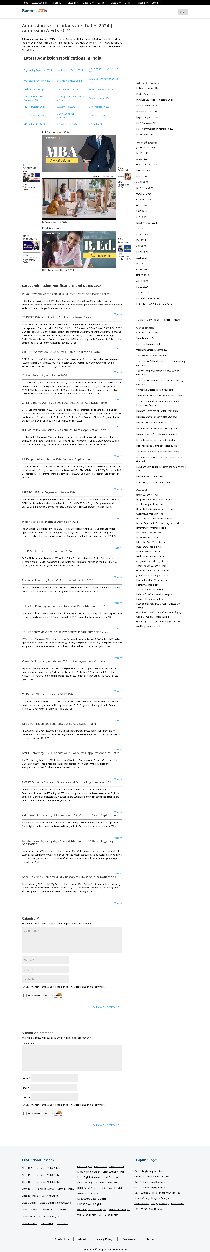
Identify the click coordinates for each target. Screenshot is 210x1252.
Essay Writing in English (88, 1172)
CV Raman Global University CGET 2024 (48, 694)
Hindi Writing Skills (108, 1183)
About (82, 1239)
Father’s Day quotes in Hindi (150, 598)
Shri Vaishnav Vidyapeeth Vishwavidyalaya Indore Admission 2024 (65, 632)
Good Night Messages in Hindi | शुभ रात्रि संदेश (158, 621)
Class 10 (87, 3)
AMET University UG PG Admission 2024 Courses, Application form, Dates (70, 753)
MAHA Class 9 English (119, 1209)
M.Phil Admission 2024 (147, 134)
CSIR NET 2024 (143, 199)
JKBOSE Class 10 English (89, 1204)
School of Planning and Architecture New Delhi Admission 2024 (63, 606)
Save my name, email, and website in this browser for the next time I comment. (65, 986)
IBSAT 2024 (142, 251)
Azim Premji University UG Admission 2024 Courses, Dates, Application (69, 815)
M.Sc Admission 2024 (34, 124)
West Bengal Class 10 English (91, 1209)
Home (25, 3)
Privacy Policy (104, 1239)
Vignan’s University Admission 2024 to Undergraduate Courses (63, 661)
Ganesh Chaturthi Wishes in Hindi (152, 570)
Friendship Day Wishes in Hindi (151, 542)
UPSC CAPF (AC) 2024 (147, 164)
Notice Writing (141, 1203)
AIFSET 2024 (142, 292)
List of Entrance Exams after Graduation (156, 439)
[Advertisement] (162, 52)
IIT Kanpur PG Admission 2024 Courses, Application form (59, 459)
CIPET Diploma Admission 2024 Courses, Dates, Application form (65, 402)
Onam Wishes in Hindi (147, 494)
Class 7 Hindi (100, 1166)
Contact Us (62, 1239)
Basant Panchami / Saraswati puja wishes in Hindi (161, 523)
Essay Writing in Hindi (113, 1172)
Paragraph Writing (160, 1203)
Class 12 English (30, 1168)
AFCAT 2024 (142, 158)
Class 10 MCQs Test (51, 1182)
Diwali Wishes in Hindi (147, 537)
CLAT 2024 (142, 216)
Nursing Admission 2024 (101, 89)
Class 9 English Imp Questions (149, 1171)
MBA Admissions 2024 (54, 222)
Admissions (153, 319)
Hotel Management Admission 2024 (30, 258)
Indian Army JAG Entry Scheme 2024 (154, 304)
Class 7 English (84, 1166)
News (177, 319)
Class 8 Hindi (47, 1223)
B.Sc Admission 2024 (66, 124)
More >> (118, 314)
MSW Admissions (97, 115)
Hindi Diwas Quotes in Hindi (150, 556)
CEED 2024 (141, 269)
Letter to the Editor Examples (149, 1209)
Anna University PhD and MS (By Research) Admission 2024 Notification (69, 877)
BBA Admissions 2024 (147, 111)
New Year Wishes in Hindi (148, 532)
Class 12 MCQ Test (50, 1168)
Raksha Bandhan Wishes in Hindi (152, 580)
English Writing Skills (87, 1183)
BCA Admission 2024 (99, 98)
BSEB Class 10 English (88, 1193)
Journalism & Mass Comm (69, 80)
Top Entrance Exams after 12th (151, 355)
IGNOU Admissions (145, 93)
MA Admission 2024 (66, 106)
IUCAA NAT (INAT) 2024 (148, 298)
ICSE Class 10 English (112, 1188)
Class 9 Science (29, 1210)
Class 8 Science (29, 1223)
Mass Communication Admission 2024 (155, 128)
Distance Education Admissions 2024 (154, 99)
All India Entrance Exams (148, 332)
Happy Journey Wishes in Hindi (151, 527)
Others (155, 3)
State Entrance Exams (147, 338)
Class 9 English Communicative (55, 1203)
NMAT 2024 (142, 176)
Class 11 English (30, 1175)
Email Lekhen (177, 1203)
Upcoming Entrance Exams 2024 (152, 349)
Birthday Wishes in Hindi (148, 584)
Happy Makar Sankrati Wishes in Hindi (155, 499)
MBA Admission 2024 (67, 89)
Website (26, 1097)
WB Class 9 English (86, 1215)
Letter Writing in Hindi (169, 1193)
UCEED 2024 (142, 275)
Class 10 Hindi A (66, 1189)
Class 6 (141, 3)
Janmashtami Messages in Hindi (152, 575)
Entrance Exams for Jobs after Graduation (157, 410)
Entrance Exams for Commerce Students (156, 416)
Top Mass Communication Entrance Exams (157, 451)
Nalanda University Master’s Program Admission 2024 (57, 580)
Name (26, 1078)
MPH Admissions (97, 124)
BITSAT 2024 (142, 152)
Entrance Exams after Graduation (152, 422)
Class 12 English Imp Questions (149, 1187)
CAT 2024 (141, 246)
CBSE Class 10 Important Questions (152, 1177)
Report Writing (141, 1198)
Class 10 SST (28, 1189)
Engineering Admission (147, 117)
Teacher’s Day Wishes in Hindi (151, 565)
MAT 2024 (141, 263)
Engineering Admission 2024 (38, 70)
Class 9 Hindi (61, 1210)
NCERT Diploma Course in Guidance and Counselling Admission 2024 (67, 782)
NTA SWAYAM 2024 (146, 222)
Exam (140, 319)
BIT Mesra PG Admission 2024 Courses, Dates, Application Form (64, 430)
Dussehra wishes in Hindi (148, 546)
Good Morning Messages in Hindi (152, 616)
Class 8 (114, 3)
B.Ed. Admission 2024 (34, 115)
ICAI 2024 (141, 240)
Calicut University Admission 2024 (44, 375)
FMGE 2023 (142, 286)
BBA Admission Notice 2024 (124, 256)
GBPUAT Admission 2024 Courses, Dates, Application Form (61, 352)
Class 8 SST (62, 1223)
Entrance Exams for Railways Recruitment (157, 434)
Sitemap (150, 1239)
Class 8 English (51, 1217)
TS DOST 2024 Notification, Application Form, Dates (56, 317)
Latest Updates (39, 3)
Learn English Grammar (89, 1177)
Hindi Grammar (110, 1177)
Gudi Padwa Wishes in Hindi (150, 513)
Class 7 (128, 3)
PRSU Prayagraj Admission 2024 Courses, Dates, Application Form (65, 294)
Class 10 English (30, 1182)
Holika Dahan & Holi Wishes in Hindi (154, 518)
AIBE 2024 (141, 228)
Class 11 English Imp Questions (149, 1182)
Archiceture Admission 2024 (37, 80)
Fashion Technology (34, 89)
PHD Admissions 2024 (29, 187)
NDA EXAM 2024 (144, 187)
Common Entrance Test (148, 343)
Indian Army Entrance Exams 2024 (153, 482)
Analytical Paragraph (161, 1198)
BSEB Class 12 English (88, 1188)
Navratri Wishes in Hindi (148, 551)
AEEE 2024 (141, 257)
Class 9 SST (46, 1210)
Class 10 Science (46, 1189)
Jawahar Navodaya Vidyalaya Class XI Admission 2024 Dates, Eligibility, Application (68, 842)
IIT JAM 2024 (143, 234)
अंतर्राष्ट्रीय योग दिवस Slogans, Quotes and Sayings (159, 612)
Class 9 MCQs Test (31, 1217)
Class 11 (72, 3)
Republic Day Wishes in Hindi (150, 504)
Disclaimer (128, 1239)
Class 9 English (29, 1203)
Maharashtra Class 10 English (92, 1199)
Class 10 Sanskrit (49, 1196)
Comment (28, 1043)
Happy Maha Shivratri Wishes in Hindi (154, 509)
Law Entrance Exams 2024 (69, 70)
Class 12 (57, 3)
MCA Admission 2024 (34, 106)
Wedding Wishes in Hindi (148, 626)
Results (166, 319)
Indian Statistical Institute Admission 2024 (50, 521)
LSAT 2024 (142, 211)
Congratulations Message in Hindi (153, 561)
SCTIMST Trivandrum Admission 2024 (46, 551)
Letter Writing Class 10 (145, 1193)
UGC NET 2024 (143, 193)
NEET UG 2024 (143, 170)
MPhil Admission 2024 (100, 106)
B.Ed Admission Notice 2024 (58, 270)
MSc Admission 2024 (123, 185)
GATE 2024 (141, 205)
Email (25, 1087)
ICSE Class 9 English (108, 1215)
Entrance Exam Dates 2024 (149, 476)
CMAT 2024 (142, 182)
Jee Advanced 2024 (145, 147)
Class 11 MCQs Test (51, 1175)
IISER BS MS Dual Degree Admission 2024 (49, 492)
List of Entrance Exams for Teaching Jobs (156, 428)
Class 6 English (116, 1166)
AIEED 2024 (142, 280)
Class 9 (101, 3)
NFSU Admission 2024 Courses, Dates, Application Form (59, 723)
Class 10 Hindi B (30, 1196)
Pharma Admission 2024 (148, 105)
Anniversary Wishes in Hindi (149, 589)
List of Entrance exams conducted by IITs (156, 445)
